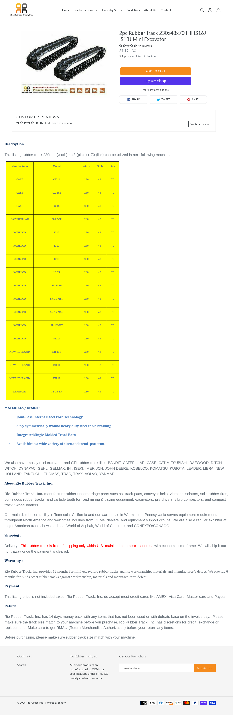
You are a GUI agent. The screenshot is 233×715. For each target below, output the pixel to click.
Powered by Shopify (55, 702)
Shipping (124, 56)
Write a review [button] (199, 124)
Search (21, 665)
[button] (128, 45)
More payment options (156, 89)
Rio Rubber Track (35, 702)
